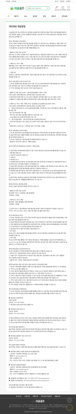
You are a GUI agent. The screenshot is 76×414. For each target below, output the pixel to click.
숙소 (25, 16)
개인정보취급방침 (46, 396)
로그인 (56, 1)
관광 (44, 16)
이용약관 (27, 396)
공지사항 (8, 1)
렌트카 (54, 16)
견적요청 (14, 1)
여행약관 (35, 396)
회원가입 (62, 1)
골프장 (35, 16)
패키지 (16, 16)
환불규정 (57, 396)
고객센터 (68, 1)
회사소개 (18, 396)
